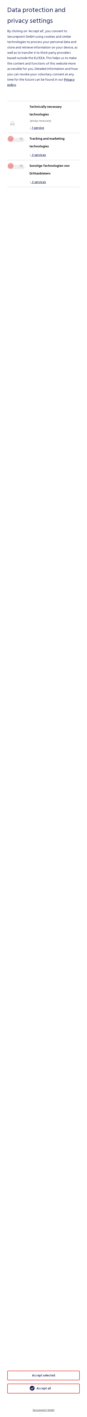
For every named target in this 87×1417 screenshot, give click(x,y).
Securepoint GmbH (43, 1410)
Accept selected (43, 1375)
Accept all (43, 1388)
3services (37, 155)
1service (36, 128)
